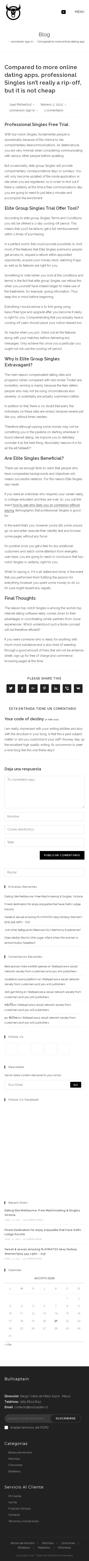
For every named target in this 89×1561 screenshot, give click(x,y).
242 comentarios (33, 1220)
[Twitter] (11, 1049)
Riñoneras (64, 1547)
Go (75, 1084)
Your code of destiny (24, 719)
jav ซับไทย (11, 1017)
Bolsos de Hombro (20, 1452)
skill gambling (14, 992)
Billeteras (14, 1471)
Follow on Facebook (23, 1099)
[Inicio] (6, 41)
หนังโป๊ (9, 1004)
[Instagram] (37, 1049)
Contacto (14, 1514)
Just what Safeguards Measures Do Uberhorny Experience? (43, 929)
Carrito (12, 1502)
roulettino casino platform (21, 979)
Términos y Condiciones (23, 1521)
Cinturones (15, 1465)
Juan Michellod (20, 104)
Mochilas (14, 1458)
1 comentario (53, 110)
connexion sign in (22, 110)
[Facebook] (24, 1049)
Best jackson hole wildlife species (26, 966)
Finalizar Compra (19, 1508)
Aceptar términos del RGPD (29, 1427)
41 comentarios (32, 1239)
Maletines (44, 1547)
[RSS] (64, 1049)
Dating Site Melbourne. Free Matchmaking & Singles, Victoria (44, 896)
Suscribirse (66, 1418)
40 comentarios (32, 1259)
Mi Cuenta (14, 1496)
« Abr (8, 1344)
